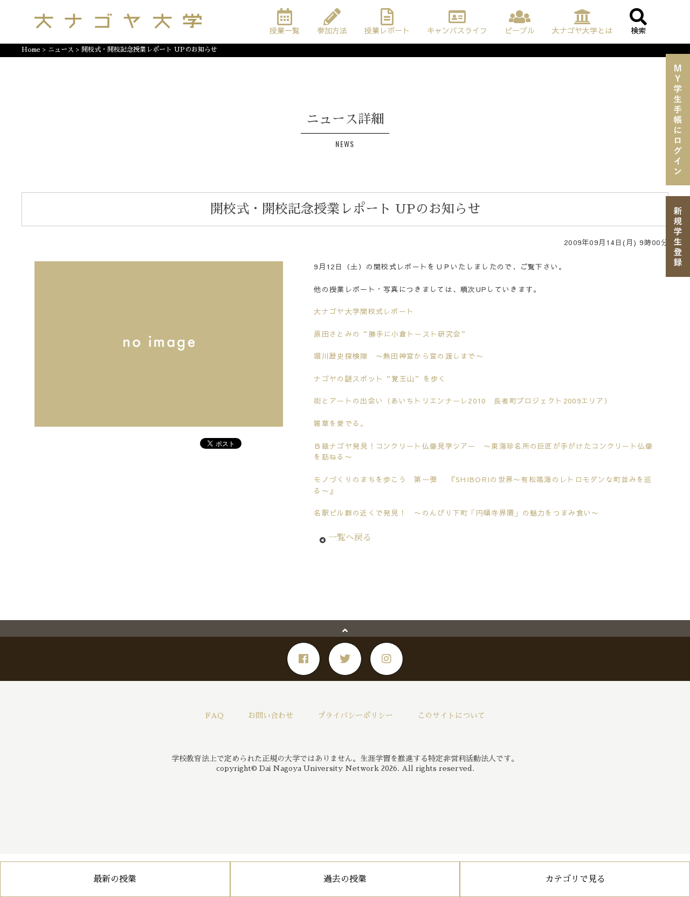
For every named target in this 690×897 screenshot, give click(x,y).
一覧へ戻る (349, 537)
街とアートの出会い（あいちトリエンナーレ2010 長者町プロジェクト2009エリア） (463, 401)
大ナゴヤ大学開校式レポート (364, 311)
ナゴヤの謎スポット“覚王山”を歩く (380, 379)
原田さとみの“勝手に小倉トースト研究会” (391, 334)
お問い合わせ (270, 715)
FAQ (214, 715)
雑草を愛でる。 (341, 423)
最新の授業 (114, 879)
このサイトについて (451, 715)
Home (31, 49)
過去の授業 (345, 879)
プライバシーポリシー (355, 715)
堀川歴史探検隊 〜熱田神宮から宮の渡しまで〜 (399, 356)
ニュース (61, 49)
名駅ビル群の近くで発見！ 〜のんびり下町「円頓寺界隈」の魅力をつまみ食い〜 (456, 513)
